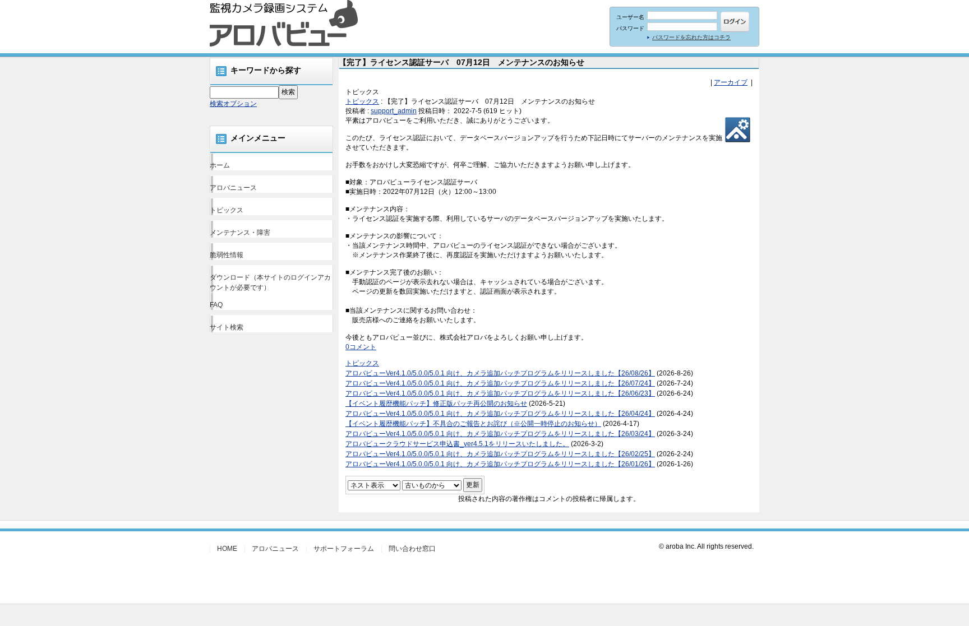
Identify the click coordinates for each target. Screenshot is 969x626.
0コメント (360, 347)
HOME (227, 549)
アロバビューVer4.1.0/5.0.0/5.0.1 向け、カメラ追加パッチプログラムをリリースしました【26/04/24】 (500, 414)
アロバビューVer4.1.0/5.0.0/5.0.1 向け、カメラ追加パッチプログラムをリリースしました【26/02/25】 (500, 454)
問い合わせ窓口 (412, 549)
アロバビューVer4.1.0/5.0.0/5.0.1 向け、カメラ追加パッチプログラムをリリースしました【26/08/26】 (500, 373)
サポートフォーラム (343, 549)
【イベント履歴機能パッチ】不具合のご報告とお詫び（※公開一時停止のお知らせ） (473, 424)
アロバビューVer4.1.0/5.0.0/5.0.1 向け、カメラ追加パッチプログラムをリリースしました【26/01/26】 (500, 464)
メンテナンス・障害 (240, 233)
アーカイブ (730, 82)
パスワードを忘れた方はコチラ (691, 37)
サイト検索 (226, 327)
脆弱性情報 (226, 255)
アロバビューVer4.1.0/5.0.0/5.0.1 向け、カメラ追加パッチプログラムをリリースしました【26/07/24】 (500, 383)
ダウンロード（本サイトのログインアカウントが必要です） (270, 282)
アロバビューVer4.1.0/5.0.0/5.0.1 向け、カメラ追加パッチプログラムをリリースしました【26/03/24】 (500, 434)
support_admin (394, 111)
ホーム (220, 165)
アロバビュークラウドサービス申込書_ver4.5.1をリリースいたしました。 (457, 444)
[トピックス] (737, 139)
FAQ (216, 305)
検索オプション (233, 104)
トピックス (226, 210)
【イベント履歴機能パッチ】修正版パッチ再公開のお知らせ (436, 403)
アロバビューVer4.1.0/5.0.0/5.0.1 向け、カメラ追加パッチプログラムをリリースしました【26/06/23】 (500, 393)
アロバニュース (233, 188)
